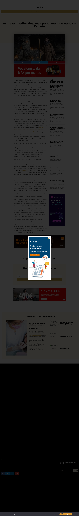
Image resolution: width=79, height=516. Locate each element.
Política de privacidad (67, 514)
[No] (77, 514)
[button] (49, 238)
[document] (39, 258)
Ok (60, 514)
